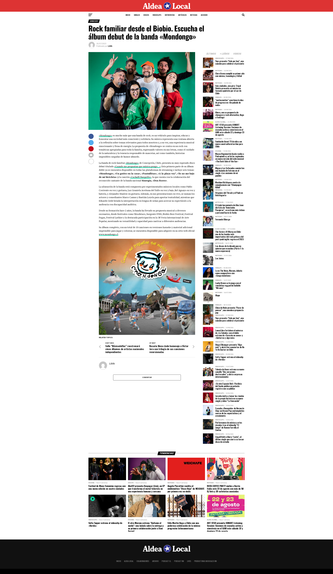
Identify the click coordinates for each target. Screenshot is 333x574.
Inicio (128, 15)
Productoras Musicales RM (205, 561)
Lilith (110, 46)
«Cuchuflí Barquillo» (140, 177)
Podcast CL (166, 561)
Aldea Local (128, 561)
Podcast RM (179, 561)
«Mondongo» (105, 135)
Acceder (204, 15)
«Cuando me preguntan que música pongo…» (137, 166)
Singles (137, 15)
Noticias (193, 15)
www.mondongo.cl (108, 234)
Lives (189, 561)
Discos (146, 15)
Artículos (182, 15)
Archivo (155, 561)
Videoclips (157, 15)
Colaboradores (143, 561)
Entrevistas (170, 15)
